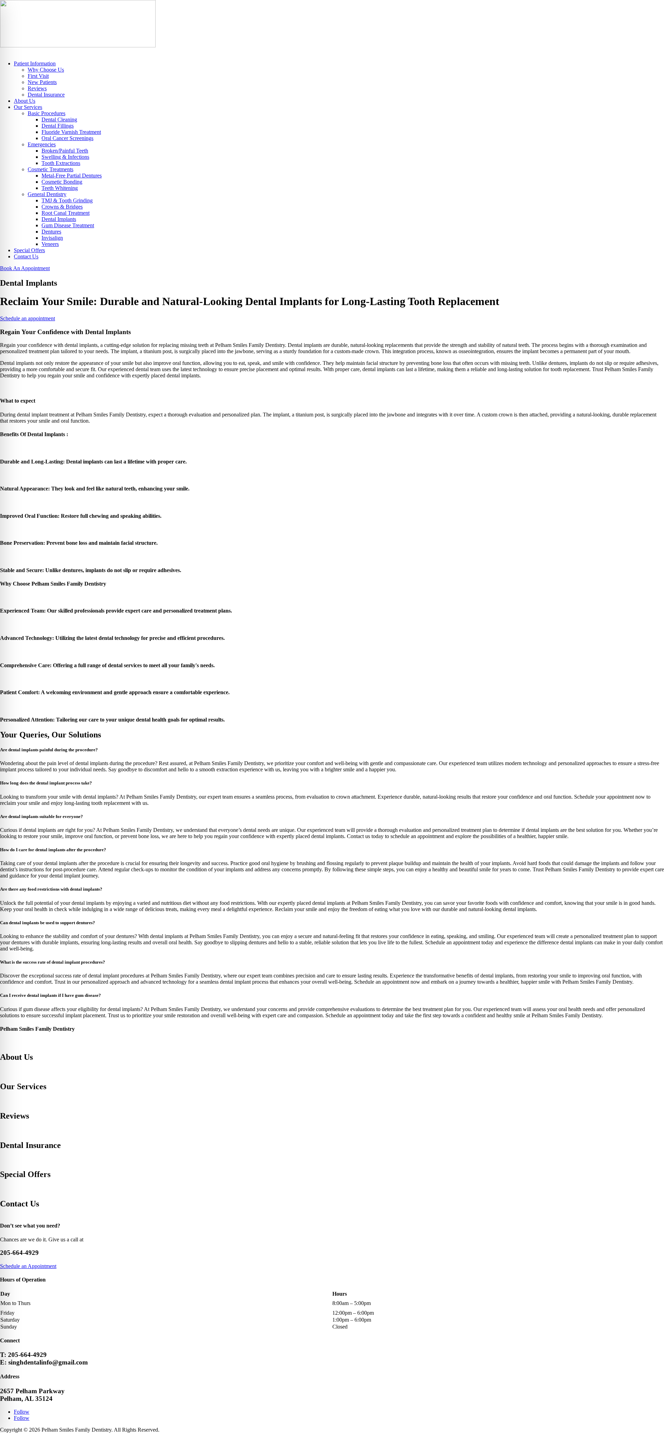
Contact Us (26, 256)
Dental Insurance (46, 95)
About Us (24, 101)
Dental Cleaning (59, 119)
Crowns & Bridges (62, 207)
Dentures (51, 232)
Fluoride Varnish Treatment (71, 132)
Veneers (50, 244)
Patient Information (35, 63)
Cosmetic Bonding (62, 182)
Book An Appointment (25, 268)
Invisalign (52, 238)
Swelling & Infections (65, 157)
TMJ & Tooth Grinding (67, 200)
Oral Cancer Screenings (67, 138)
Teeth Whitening (60, 188)
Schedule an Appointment (28, 1266)
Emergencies (42, 144)
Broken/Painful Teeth (65, 151)
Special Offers (29, 250)
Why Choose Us (46, 70)
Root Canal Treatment (66, 213)
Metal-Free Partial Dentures (72, 175)
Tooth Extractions (61, 163)
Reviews (37, 88)
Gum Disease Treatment (68, 225)
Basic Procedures (46, 113)
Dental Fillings (58, 126)
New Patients (42, 82)
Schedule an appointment (27, 318)
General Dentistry (47, 194)
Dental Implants (59, 219)
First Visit (38, 76)
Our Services (28, 107)
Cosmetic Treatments (50, 169)
